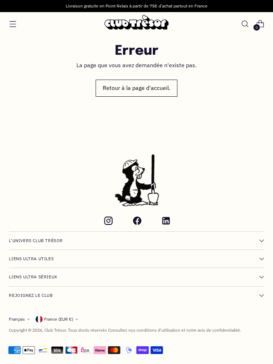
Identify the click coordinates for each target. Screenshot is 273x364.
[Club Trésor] (136, 24)
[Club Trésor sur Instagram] (107, 222)
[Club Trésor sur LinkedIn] (165, 222)
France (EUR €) (58, 319)
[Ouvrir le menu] (12, 23)
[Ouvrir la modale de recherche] (245, 23)
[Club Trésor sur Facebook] (136, 222)
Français (17, 319)
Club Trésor (55, 330)
